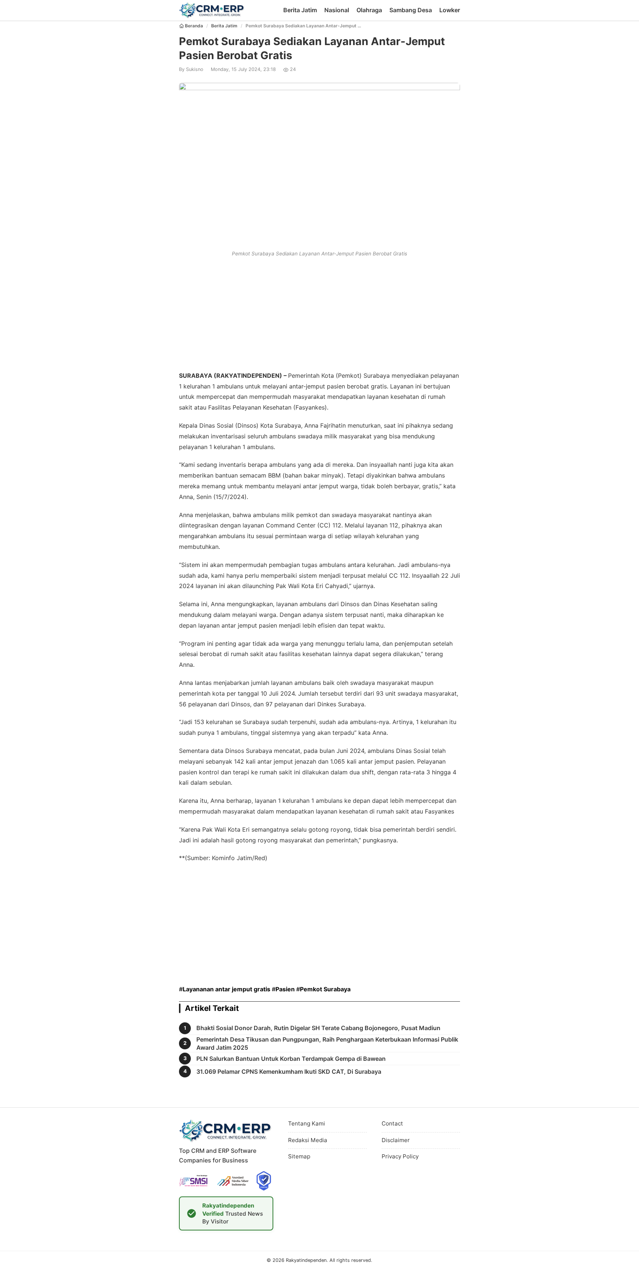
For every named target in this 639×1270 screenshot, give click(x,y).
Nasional (336, 10)
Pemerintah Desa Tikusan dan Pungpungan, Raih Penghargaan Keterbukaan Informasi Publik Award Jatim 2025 (327, 1043)
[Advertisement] (319, 312)
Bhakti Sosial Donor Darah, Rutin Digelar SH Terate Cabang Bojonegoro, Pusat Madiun (318, 1028)
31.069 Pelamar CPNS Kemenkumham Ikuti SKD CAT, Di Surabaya (288, 1071)
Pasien (285, 989)
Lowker (449, 10)
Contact (392, 1123)
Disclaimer (396, 1140)
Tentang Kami (306, 1123)
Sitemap (299, 1156)
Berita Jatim (300, 10)
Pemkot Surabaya (325, 989)
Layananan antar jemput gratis (226, 989)
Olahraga (369, 10)
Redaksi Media (307, 1140)
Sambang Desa (410, 10)
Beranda (194, 25)
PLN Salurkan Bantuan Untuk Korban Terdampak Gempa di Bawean (291, 1058)
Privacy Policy (400, 1156)
